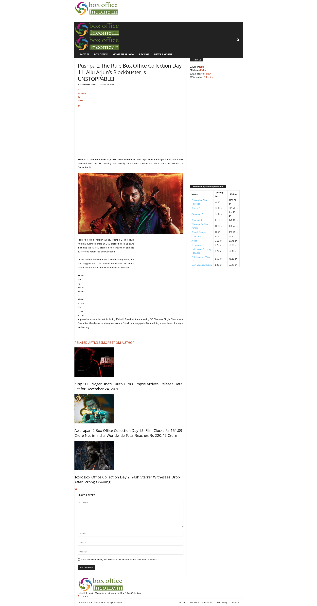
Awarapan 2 (197, 214)
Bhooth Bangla (199, 232)
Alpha (194, 241)
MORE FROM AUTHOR (118, 343)
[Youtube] (86, 596)
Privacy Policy (221, 602)
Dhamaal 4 (197, 220)
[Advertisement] (179, 7)
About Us (182, 602)
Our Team (194, 602)
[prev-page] (75, 489)
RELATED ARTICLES (88, 343)
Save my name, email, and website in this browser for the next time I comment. (119, 559)
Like (202, 67)
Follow (203, 70)
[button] (238, 40)
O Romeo (196, 245)
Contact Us (207, 602)
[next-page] (76, 489)
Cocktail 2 (196, 236)
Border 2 (196, 208)
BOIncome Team (88, 84)
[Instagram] (81, 596)
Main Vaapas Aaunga (202, 265)
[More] (130, 106)
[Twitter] (83, 596)
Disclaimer (235, 602)
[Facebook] (79, 596)
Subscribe (208, 77)
